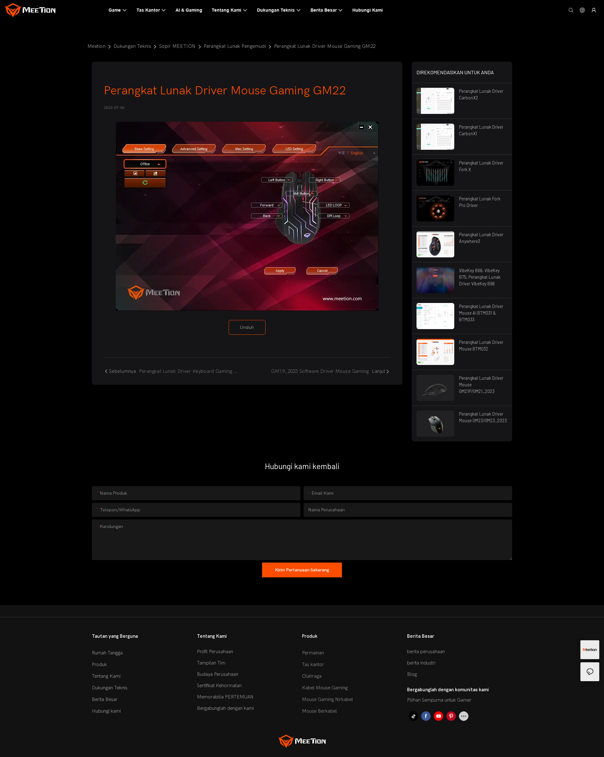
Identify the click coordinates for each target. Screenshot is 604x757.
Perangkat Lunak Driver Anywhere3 (481, 238)
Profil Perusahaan (215, 651)
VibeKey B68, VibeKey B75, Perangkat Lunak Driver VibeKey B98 (480, 277)
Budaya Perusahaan (217, 674)
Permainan (313, 653)
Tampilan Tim (211, 663)
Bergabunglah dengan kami (225, 708)
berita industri (421, 663)
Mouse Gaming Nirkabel (327, 699)
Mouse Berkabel (319, 711)
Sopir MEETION (177, 46)
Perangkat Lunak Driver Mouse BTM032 (481, 345)
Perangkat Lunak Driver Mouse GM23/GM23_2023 (483, 417)
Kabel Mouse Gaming (325, 688)
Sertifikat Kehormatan (219, 685)
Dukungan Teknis (132, 46)
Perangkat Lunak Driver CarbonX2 (481, 94)
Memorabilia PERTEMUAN (225, 697)
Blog (412, 674)
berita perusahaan (426, 651)
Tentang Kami (106, 676)
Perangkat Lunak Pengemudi (235, 46)
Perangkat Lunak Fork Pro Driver (480, 202)
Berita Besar (105, 699)
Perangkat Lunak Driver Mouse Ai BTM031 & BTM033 (481, 313)
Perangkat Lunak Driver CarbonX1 (481, 130)
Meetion (96, 46)
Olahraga (312, 676)
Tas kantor (313, 664)
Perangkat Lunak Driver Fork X (481, 166)
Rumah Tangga (107, 653)
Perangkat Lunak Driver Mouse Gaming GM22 (325, 46)
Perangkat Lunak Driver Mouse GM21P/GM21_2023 (481, 384)
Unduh (247, 327)
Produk (99, 664)
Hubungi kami (106, 711)
